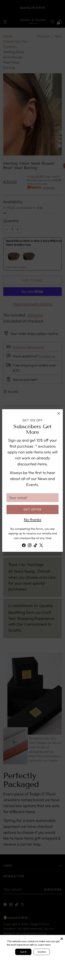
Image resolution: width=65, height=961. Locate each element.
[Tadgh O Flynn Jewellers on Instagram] (29, 546)
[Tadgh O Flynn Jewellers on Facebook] (24, 546)
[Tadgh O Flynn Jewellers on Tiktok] (35, 546)
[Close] (58, 413)
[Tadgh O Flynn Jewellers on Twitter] (41, 546)
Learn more (44, 944)
